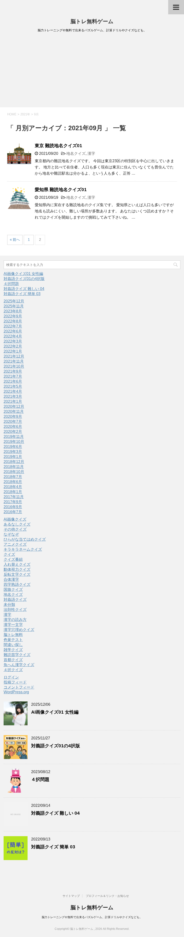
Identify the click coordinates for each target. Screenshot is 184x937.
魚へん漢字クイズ (19, 665)
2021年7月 (13, 376)
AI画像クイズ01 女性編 (23, 274)
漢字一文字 (13, 625)
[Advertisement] (92, 71)
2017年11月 (14, 497)
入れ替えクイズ (17, 564)
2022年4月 (13, 336)
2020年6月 (13, 427)
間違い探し (13, 645)
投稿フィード (15, 682)
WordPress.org (16, 692)
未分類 (9, 605)
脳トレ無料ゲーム (92, 21)
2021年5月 (13, 386)
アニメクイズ (15, 544)
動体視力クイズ (17, 569)
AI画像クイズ (15, 519)
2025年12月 (14, 301)
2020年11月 (14, 411)
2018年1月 (13, 492)
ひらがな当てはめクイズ (25, 539)
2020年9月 (13, 417)
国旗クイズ (13, 589)
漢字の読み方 (15, 620)
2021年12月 (14, 356)
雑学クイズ (13, 650)
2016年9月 (13, 507)
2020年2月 (13, 432)
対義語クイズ (15, 600)
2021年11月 (14, 361)
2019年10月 (14, 442)
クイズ (9, 554)
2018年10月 (14, 472)
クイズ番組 (13, 559)
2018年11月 (14, 467)
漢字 (91, 153)
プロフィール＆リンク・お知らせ (107, 896)
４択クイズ (13, 670)
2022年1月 (13, 351)
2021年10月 (14, 366)
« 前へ (15, 239)
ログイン (11, 677)
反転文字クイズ (17, 574)
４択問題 (11, 284)
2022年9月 (13, 316)
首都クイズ (13, 660)
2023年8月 (13, 311)
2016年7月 (13, 512)
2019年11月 (14, 437)
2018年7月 (13, 477)
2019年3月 (13, 452)
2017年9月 (13, 502)
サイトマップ (71, 896)
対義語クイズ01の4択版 (24, 279)
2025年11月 (14, 306)
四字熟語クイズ (17, 584)
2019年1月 (13, 457)
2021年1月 (13, 401)
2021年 (25, 114)
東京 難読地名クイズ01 (58, 145)
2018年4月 (13, 487)
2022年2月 (13, 346)
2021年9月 (13, 371)
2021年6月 (13, 381)
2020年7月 (13, 422)
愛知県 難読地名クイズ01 (61, 189)
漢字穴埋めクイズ (19, 630)
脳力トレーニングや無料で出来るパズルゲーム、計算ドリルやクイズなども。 (92, 917)
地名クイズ (76, 153)
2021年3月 (13, 396)
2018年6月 (13, 482)
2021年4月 (13, 391)
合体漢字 (11, 579)
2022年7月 (13, 326)
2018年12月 (14, 462)
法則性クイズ (15, 610)
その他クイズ (15, 529)
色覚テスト (13, 640)
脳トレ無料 (13, 635)
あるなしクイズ (17, 524)
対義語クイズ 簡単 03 (22, 294)
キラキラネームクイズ (23, 549)
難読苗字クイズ (17, 655)
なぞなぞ (11, 534)
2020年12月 (14, 406)
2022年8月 (13, 321)
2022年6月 (13, 331)
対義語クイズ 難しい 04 (24, 289)
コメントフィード (19, 687)
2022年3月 (13, 341)
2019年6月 (13, 447)
